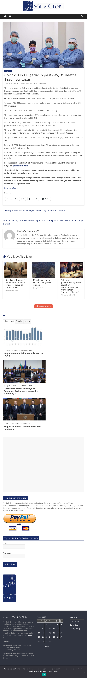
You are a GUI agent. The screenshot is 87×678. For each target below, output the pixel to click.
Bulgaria (8, 71)
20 (61, 633)
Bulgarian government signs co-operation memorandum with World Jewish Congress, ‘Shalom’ (71, 286)
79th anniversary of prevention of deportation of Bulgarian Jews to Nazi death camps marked (43, 222)
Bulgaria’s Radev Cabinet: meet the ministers (22, 427)
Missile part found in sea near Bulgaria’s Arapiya (43, 282)
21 (39, 637)
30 (46, 641)
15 (43, 633)
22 (43, 637)
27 (61, 637)
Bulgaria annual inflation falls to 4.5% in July (23, 354)
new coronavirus (41, 83)
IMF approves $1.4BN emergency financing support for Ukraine (34, 210)
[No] (84, 672)
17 (50, 633)
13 (61, 629)
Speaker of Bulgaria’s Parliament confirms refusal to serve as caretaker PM (15, 284)
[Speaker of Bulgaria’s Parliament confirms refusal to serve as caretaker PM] (15, 263)
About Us (73, 618)
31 (50, 641)
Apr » (47, 647)
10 (50, 629)
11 (54, 629)
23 (46, 637)
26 (58, 637)
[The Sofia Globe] (5, 16)
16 (46, 633)
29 (43, 641)
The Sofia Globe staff (26, 83)
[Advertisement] (43, 464)
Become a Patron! (11, 188)
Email (5, 543)
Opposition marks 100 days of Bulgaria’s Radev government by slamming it (21, 391)
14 (39, 633)
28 (39, 641)
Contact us (74, 625)
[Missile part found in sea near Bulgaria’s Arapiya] (43, 263)
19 (58, 633)
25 (54, 637)
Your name (7, 553)
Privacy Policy (75, 628)
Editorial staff (75, 621)
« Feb (42, 647)
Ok (44, 675)
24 (50, 637)
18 (54, 633)
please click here (20, 166)
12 (58, 629)
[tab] (9, 321)
